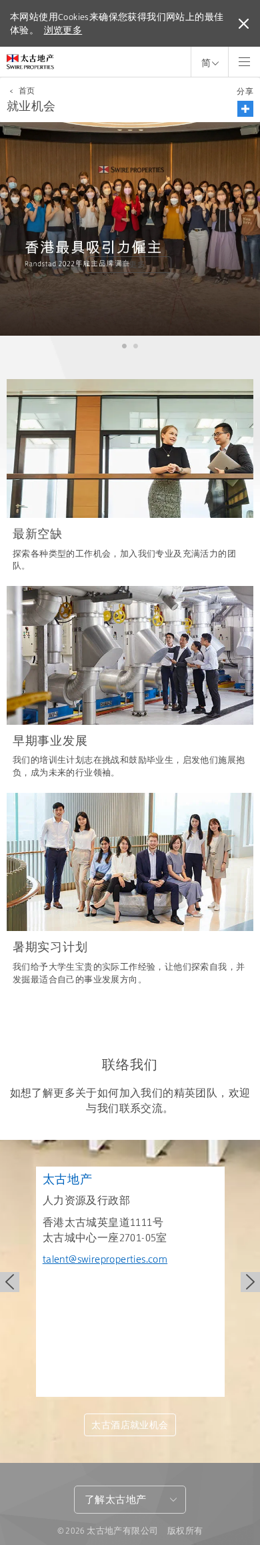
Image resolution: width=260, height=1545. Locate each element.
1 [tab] (124, 346)
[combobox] (130, 1500)
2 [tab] (135, 346)
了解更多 (128, 264)
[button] (245, 109)
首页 (27, 90)
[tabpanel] (130, 229)
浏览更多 (63, 30)
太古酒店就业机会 (129, 1425)
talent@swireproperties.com (105, 1259)
